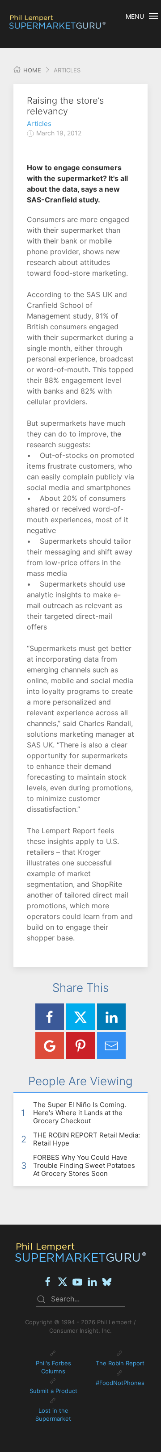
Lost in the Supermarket (53, 1414)
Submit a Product (53, 1390)
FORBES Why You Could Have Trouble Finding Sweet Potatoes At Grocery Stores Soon (84, 1165)
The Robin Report (120, 1363)
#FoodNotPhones (120, 1382)
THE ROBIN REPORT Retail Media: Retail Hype (86, 1139)
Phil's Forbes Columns (53, 1367)
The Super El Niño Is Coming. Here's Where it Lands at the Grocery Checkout (79, 1112)
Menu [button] (135, 16)
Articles (39, 123)
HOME (31, 70)
